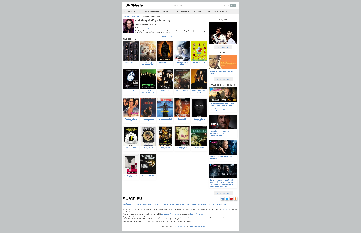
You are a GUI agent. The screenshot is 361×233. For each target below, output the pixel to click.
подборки (180, 204)
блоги (165, 204)
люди (172, 204)
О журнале (224, 11)
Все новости (223, 79)
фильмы (147, 204)
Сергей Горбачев (196, 214)
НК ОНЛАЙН (198, 11)
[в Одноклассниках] (235, 198)
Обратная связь (181, 226)
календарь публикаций (197, 204)
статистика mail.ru (217, 204)
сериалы (157, 204)
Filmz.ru (224, 209)
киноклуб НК (186, 11)
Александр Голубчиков (170, 214)
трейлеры (174, 11)
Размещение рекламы (196, 226)
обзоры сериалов (152, 11)
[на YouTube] (231, 198)
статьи (165, 11)
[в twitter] (227, 198)
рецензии (138, 11)
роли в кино (153, 28)
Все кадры (223, 47)
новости (128, 11)
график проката (211, 11)
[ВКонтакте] (222, 198)
